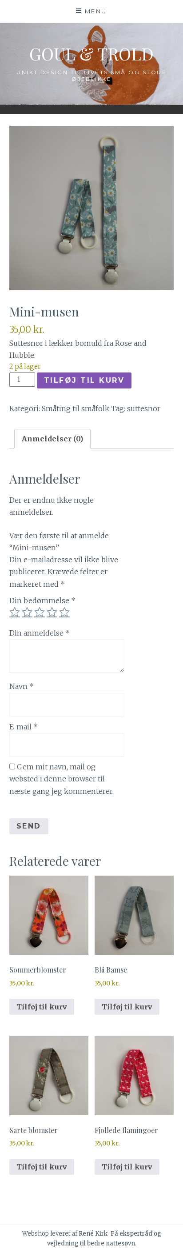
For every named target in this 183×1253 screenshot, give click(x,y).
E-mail (23, 726)
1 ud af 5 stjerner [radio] (14, 612)
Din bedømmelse (42, 600)
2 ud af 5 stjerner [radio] (27, 612)
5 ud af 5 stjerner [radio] (64, 612)
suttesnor (143, 408)
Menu (96, 11)
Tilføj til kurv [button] (41, 1006)
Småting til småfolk (75, 408)
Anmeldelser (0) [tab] (52, 438)
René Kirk (93, 1233)
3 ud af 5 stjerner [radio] (39, 612)
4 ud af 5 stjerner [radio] (52, 612)
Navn (21, 686)
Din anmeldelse (39, 633)
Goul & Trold (91, 53)
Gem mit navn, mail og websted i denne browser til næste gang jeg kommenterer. (61, 778)
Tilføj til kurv (84, 380)
